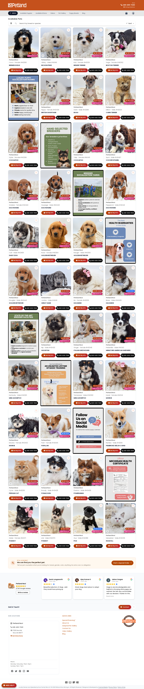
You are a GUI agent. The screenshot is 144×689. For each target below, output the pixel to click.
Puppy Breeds (74, 13)
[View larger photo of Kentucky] (36, 363)
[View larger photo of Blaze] (133, 268)
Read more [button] (110, 596)
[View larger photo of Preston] (101, 458)
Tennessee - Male (83, 395)
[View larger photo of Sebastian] (133, 505)
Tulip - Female (82, 157)
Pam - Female (49, 443)
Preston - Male (82, 490)
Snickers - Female (18, 205)
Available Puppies (26, 13)
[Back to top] (134, 607)
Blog (83, 13)
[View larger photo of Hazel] (133, 363)
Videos (52, 13)
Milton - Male (114, 110)
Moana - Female (18, 443)
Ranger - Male (82, 253)
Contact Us (66, 628)
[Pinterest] (20, 671)
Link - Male (48, 538)
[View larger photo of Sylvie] (36, 125)
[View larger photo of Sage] (133, 30)
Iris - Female (81, 300)
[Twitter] (16, 671)
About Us (65, 623)
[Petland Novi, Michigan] (17, 5)
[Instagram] (23, 671)
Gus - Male (81, 538)
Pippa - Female (50, 110)
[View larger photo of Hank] (101, 77)
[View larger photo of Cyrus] (36, 458)
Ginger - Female (83, 347)
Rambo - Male (114, 443)
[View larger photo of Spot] (133, 125)
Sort (130, 23)
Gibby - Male (49, 62)
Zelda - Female (17, 538)
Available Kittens (41, 13)
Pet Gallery (62, 13)
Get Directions (17, 636)
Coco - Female (18, 62)
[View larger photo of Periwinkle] (133, 315)
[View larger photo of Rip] (68, 315)
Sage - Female (114, 62)
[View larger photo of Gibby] (68, 30)
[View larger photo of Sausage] (68, 172)
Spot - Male (113, 157)
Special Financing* (68, 620)
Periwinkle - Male (115, 347)
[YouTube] (27, 671)
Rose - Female (49, 253)
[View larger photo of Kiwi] (101, 30)
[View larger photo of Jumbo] (68, 268)
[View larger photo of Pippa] (68, 77)
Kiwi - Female (82, 62)
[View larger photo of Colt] (36, 220)
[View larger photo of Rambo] (133, 410)
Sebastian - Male (115, 538)
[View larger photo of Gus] (101, 505)
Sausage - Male (50, 205)
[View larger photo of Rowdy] (68, 458)
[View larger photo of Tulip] (101, 125)
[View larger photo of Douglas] (36, 268)
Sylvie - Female (18, 157)
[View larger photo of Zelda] (36, 505)
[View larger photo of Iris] (101, 268)
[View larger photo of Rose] (68, 220)
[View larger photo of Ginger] (101, 315)
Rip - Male (48, 347)
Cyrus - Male (17, 490)
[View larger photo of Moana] (36, 410)
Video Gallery (67, 631)
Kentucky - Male (18, 395)
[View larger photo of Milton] (133, 77)
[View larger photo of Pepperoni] (133, 172)
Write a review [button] (23, 592)
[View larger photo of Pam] (68, 410)
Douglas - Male (18, 300)
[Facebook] (12, 671)
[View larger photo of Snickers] (36, 172)
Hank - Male (81, 110)
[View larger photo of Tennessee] (101, 363)
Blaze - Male (113, 300)
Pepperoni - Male (115, 205)
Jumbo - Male (49, 300)
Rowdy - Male (49, 490)
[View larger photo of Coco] (36, 30)
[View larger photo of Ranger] (101, 220)
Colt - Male (16, 253)
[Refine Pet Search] (11, 23)
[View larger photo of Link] (68, 505)
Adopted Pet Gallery (69, 626)
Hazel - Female (114, 395)
